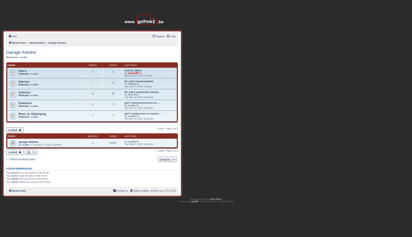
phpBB (194, 201)
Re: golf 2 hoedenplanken (139, 81)
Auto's (22, 70)
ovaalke (23, 57)
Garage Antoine (21, 52)
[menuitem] (12, 36)
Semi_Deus (215, 199)
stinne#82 (133, 73)
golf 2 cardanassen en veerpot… (142, 113)
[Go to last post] (137, 141)
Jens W (132, 94)
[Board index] (145, 13)
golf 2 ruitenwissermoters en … (142, 103)
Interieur (24, 81)
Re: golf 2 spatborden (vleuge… (142, 92)
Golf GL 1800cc (133, 70)
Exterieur (24, 92)
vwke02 (132, 84)
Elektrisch (25, 103)
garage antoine (28, 141)
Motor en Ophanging (32, 113)
